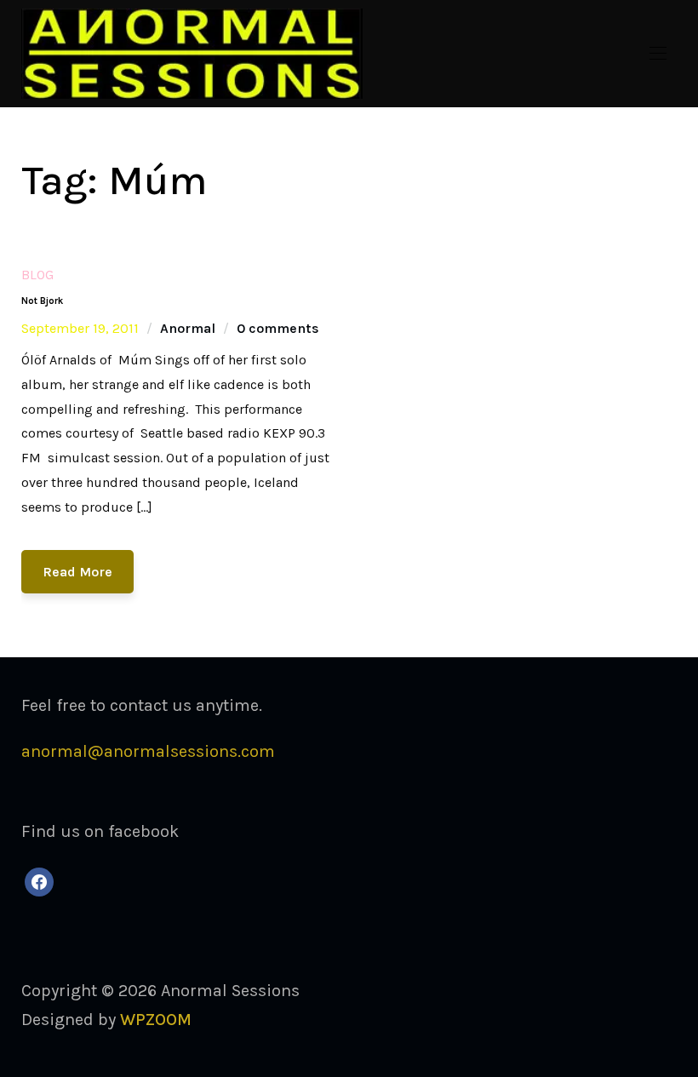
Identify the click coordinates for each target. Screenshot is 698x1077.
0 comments (278, 328)
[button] (658, 54)
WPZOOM (156, 1019)
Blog (37, 274)
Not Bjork (42, 300)
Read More (77, 572)
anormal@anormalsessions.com (148, 751)
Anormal (187, 328)
